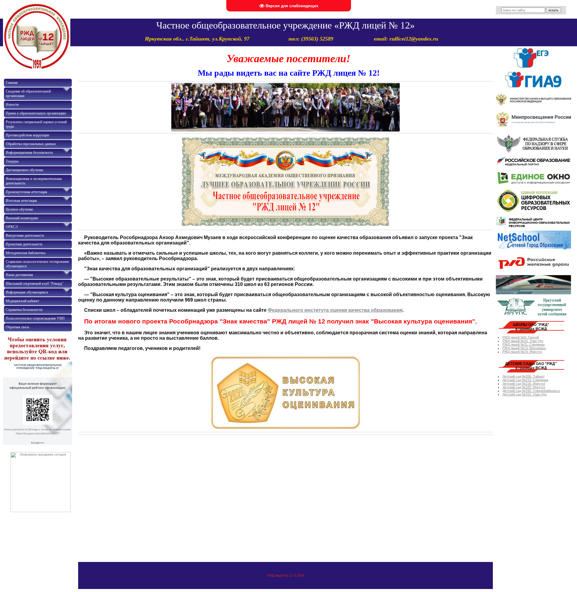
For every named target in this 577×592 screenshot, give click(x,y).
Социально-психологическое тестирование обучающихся (37, 264)
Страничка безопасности (24, 310)
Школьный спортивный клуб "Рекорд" (34, 283)
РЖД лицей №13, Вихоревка (524, 348)
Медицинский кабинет (22, 301)
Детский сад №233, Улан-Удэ (524, 394)
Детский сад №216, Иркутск (523, 383)
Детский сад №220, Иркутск (523, 387)
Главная (12, 82)
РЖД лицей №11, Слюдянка (523, 344)
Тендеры (12, 161)
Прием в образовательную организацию (36, 113)
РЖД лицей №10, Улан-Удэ (522, 341)
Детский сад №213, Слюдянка (525, 380)
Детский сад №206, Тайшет (523, 376)
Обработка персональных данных (31, 144)
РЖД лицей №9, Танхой (520, 337)
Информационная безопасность (29, 152)
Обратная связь (17, 327)
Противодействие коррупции (27, 135)
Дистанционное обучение (24, 170)
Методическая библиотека (25, 253)
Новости (12, 104)
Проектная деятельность (24, 244)
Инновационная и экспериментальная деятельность (34, 181)
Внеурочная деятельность (25, 235)
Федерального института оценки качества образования (335, 310)
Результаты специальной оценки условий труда (36, 124)
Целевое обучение (19, 209)
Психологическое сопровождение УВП (35, 318)
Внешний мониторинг (22, 218)
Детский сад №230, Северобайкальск (531, 391)
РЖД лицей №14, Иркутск (522, 352)
